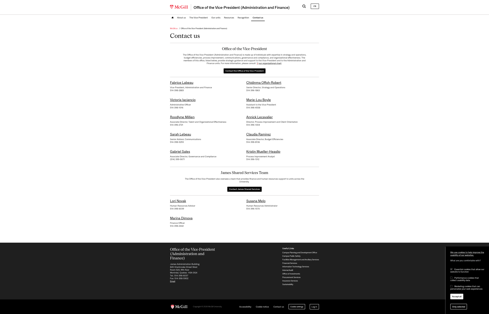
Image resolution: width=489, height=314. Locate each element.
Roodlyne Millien (182, 117)
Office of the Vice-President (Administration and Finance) (204, 28)
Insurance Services (290, 281)
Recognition (243, 17)
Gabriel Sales (180, 151)
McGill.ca (174, 28)
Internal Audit (287, 270)
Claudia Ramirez (258, 134)
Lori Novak (178, 201)
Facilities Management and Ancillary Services (300, 259)
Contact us (258, 17)
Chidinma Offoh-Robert (263, 82)
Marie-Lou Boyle (258, 100)
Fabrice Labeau (181, 82)
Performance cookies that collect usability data (464, 278)
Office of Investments (291, 274)
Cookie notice (262, 306)
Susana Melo (256, 201)
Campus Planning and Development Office (299, 252)
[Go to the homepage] (172, 18)
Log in (314, 306)
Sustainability (287, 284)
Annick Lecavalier (259, 117)
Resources (229, 17)
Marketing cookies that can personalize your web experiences (466, 287)
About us (181, 17)
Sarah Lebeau (180, 134)
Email (172, 281)
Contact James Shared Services (244, 189)
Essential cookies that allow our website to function (467, 270)
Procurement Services (291, 277)
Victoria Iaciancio (183, 100)
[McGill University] (179, 7)
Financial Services (289, 263)
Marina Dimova (181, 218)
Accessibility (245, 306)
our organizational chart (270, 63)
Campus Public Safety (291, 256)
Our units (215, 17)
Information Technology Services (295, 266)
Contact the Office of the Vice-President (244, 71)
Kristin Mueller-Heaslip (263, 151)
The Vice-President (198, 17)
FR (315, 6)
